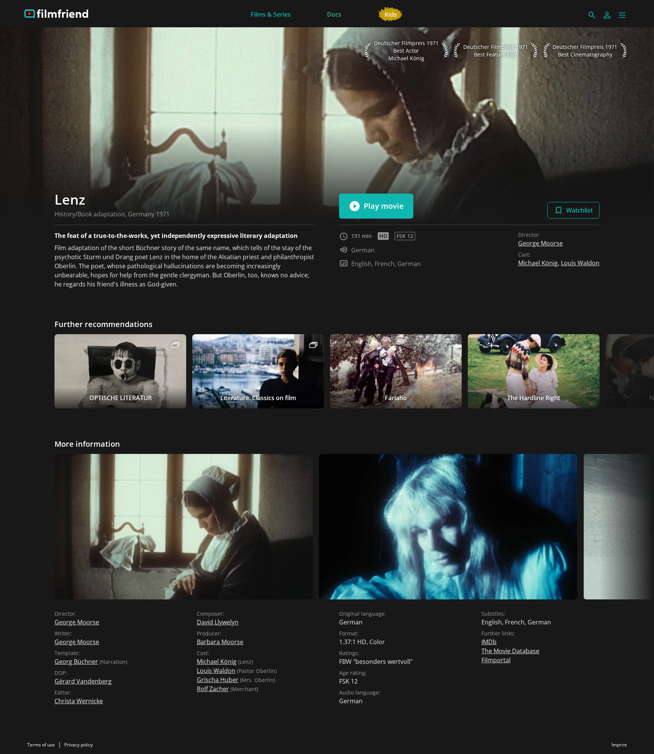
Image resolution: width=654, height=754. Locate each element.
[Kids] (391, 13)
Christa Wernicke (78, 701)
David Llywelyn (217, 622)
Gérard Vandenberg (83, 681)
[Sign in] (607, 15)
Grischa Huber (217, 680)
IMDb (489, 642)
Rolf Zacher (213, 689)
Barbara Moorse (220, 642)
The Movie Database (510, 651)
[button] (622, 15)
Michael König (538, 263)
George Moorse (540, 243)
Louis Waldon (580, 263)
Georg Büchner (76, 661)
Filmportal (496, 660)
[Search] (592, 15)
